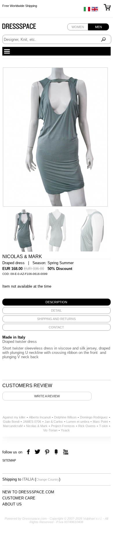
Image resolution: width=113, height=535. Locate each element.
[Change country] (86, 10)
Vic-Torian (50, 430)
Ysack (65, 430)
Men (98, 27)
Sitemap (9, 460)
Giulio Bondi (11, 421)
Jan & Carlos (54, 421)
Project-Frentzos (63, 426)
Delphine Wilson (65, 417)
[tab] (56, 302)
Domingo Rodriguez (94, 417)
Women (78, 27)
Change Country (47, 479)
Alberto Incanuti (40, 417)
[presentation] (56, 302)
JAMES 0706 (32, 421)
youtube (65, 452)
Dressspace (24, 27)
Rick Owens (87, 426)
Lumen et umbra (77, 421)
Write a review (47, 396)
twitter (38, 452)
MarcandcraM (13, 426)
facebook (29, 452)
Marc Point (100, 421)
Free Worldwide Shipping (19, 6)
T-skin (103, 426)
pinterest (47, 452)
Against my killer (14, 417)
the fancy (56, 452)
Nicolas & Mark (37, 426)
